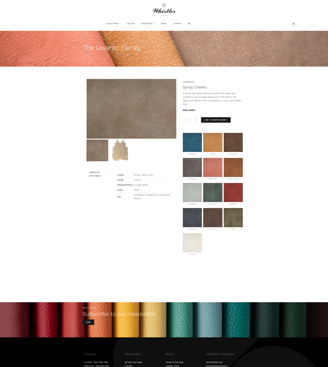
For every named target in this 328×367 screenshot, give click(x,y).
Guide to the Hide (174, 362)
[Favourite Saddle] (233, 159)
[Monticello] (212, 185)
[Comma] (212, 134)
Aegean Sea (192, 153)
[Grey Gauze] (192, 185)
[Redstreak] (233, 185)
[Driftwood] (192, 159)
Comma (213, 153)
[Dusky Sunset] (212, 159)
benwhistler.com (214, 362)
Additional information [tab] (95, 174)
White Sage (192, 254)
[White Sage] (192, 235)
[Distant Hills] (233, 134)
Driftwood (192, 179)
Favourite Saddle (233, 179)
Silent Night (192, 229)
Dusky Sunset (212, 179)
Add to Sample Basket (216, 120)
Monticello (213, 204)
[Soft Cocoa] (212, 210)
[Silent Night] (192, 210)
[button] (189, 23)
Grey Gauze (192, 204)
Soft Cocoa (213, 229)
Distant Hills (233, 153)
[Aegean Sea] (192, 134)
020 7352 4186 (101, 362)
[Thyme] (233, 210)
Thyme (233, 229)
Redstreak (233, 204)
